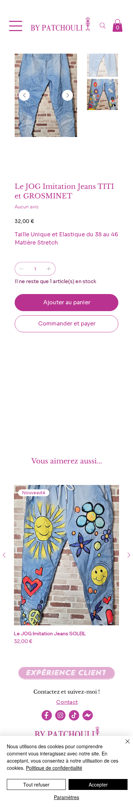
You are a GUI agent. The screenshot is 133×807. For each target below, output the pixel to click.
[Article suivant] (129, 555)
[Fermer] (123, 745)
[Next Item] (67, 95)
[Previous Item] (24, 95)
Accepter (98, 784)
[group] (66, 568)
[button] (117, 25)
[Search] (102, 25)
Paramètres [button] (66, 797)
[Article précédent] (4, 555)
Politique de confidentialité (54, 767)
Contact (67, 702)
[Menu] (16, 26)
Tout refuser (36, 784)
